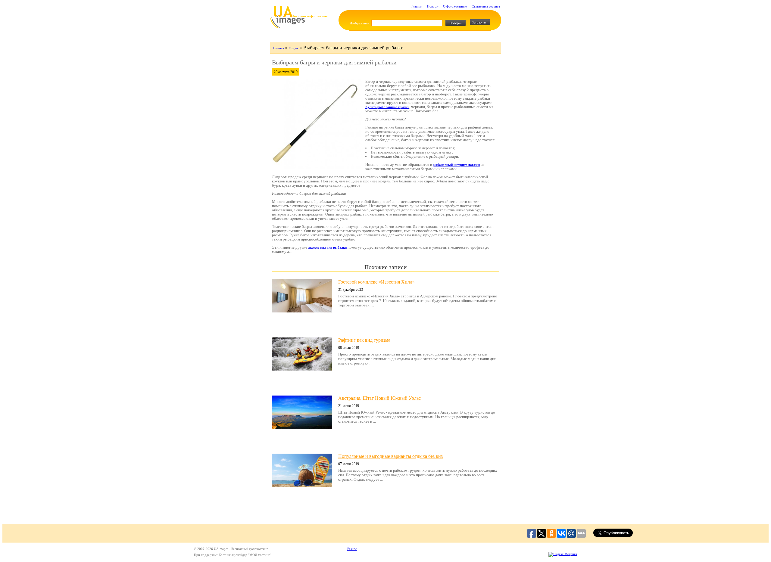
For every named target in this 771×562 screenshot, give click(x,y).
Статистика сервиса (486, 6)
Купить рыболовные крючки (387, 107)
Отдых (293, 48)
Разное (352, 549)
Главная (416, 6)
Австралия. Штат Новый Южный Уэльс (379, 398)
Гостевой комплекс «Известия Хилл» (376, 281)
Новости (433, 6)
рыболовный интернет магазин (456, 164)
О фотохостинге (455, 6)
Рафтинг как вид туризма (364, 340)
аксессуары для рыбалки (327, 247)
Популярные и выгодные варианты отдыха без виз (390, 456)
